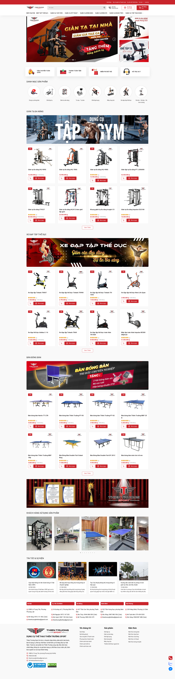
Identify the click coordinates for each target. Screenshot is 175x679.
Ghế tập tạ (107, 632)
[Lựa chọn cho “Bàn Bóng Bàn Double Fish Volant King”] (61, 466)
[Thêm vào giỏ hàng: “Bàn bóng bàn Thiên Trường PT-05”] (61, 426)
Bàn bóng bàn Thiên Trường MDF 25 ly (134, 417)
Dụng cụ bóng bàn (86, 13)
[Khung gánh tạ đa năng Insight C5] (103, 197)
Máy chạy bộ (30, 13)
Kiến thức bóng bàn (133, 632)
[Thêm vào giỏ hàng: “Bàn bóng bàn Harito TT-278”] (30, 426)
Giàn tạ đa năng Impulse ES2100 (132, 209)
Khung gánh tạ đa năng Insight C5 (102, 209)
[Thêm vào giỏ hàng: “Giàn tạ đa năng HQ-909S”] (30, 178)
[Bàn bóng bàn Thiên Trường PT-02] (103, 403)
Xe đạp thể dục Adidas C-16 (38, 332)
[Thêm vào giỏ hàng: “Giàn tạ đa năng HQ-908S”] (92, 180)
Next (148, 533)
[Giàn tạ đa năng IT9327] (41, 197)
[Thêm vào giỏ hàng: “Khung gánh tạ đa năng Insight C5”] (92, 220)
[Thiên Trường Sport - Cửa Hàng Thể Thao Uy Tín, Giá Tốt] (35, 7)
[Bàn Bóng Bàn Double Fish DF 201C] (103, 443)
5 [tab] (88, 552)
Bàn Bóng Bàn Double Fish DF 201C (102, 455)
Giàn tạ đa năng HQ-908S (99, 169)
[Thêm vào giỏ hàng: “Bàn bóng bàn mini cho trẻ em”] (123, 466)
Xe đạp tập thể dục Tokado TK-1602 (101, 294)
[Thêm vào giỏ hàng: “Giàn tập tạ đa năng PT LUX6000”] (123, 178)
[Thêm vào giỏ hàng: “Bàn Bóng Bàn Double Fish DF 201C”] (92, 466)
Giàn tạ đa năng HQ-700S (68, 169)
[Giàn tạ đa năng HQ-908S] (103, 157)
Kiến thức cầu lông (133, 636)
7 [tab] (92, 552)
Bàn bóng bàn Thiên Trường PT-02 (102, 415)
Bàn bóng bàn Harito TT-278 (38, 415)
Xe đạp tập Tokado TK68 (68, 332)
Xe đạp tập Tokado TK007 (37, 292)
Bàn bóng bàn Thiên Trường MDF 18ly (39, 456)
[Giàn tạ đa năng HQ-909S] (41, 157)
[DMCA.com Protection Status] (52, 665)
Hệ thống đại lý (84, 634)
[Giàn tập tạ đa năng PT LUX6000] (134, 157)
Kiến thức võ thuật (133, 639)
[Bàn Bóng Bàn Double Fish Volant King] (72, 443)
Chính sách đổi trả (85, 644)
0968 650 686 (33, 656)
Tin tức (140, 2)
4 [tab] (86, 552)
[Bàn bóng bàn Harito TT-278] (41, 403)
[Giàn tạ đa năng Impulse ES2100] (134, 197)
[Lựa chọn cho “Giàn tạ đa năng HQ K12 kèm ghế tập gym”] (61, 218)
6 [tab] (90, 552)
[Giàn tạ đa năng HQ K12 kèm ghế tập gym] (72, 197)
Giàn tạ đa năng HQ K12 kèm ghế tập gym (70, 211)
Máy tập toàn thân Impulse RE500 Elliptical (133, 334)
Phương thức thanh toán (87, 639)
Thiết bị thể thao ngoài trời (111, 644)
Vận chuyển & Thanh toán (119, 2)
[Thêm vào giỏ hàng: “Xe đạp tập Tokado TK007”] (30, 303)
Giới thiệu (109, 2)
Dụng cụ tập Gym (56, 13)
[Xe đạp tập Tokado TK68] (72, 320)
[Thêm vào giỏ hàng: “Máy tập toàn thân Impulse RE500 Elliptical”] (123, 343)
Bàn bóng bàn (108, 639)
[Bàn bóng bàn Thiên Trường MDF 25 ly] (134, 403)
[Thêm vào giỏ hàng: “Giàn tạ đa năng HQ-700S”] (61, 178)
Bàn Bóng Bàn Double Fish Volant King (71, 456)
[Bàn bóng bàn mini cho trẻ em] (134, 443)
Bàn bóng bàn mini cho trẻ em (132, 455)
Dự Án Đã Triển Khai (132, 2)
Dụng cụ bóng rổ (101, 13)
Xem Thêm (87, 227)
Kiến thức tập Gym (133, 634)
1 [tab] (80, 552)
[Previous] (29, 39)
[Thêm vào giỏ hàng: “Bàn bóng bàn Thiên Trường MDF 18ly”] (30, 466)
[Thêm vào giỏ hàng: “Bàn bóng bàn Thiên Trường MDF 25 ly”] (123, 426)
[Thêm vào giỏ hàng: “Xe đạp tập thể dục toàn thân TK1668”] (92, 343)
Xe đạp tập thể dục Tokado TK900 (71, 292)
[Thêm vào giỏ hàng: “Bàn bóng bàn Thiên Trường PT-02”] (92, 426)
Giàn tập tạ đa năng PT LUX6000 (132, 169)
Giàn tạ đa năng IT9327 (36, 209)
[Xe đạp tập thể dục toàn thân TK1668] (103, 320)
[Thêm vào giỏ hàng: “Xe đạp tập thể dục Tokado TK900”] (61, 303)
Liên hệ (147, 2)
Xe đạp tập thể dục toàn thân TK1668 (100, 334)
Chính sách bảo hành (86, 641)
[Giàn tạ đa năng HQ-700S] (72, 157)
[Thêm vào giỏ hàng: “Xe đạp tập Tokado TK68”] (61, 343)
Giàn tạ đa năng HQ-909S (37, 169)
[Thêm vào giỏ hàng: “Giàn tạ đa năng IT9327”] (30, 220)
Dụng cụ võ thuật (71, 13)
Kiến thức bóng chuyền (134, 642)
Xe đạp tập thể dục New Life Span (133, 292)
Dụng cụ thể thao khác (134, 13)
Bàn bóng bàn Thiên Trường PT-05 (71, 415)
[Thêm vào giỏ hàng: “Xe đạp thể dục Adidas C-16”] (30, 343)
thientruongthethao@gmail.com (38, 658)
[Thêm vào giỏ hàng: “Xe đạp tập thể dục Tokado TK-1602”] (92, 303)
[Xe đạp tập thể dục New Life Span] (134, 280)
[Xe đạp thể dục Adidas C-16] (41, 320)
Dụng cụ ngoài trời (116, 13)
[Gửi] (104, 7)
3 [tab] (84, 552)
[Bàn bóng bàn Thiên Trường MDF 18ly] (41, 443)
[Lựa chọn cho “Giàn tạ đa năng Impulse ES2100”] (123, 220)
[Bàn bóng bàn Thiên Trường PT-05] (72, 403)
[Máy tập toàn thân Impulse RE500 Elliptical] (134, 320)
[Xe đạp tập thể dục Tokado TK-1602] (103, 280)
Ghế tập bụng (108, 636)
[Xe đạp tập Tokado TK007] (41, 280)
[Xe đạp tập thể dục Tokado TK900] (72, 280)
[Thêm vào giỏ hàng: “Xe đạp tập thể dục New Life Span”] (123, 301)
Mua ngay (41, 178)
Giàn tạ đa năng (108, 634)
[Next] (114, 39)
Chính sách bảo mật (85, 646)
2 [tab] (82, 552)
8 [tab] (94, 552)
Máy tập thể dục (42, 13)
